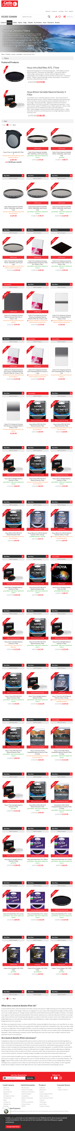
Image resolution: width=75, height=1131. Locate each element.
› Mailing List (7, 1104)
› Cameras (42, 1087)
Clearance (50, 22)
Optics (20, 22)
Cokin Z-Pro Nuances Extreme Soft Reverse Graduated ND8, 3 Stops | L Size (13, 425)
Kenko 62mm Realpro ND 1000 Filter (13, 969)
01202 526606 (9, 16)
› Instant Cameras (44, 1106)
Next (14, 125)
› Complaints (24, 1096)
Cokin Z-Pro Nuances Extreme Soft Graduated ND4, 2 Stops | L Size (61, 371)
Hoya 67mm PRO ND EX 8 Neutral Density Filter (37, 642)
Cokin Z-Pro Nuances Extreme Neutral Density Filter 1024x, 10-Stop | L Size (61, 262)
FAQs (66, 11)
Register (71, 11)
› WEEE (23, 1106)
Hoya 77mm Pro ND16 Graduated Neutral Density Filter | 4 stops (37, 752)
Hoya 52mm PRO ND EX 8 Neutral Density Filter (61, 425)
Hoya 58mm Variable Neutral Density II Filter (13, 588)
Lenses (9, 22)
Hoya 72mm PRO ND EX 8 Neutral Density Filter (13, 697)
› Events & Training (26, 1089)
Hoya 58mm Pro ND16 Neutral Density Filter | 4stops (37, 533)
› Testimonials (7, 1098)
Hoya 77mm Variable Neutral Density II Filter (13, 805)
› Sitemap (5, 1106)
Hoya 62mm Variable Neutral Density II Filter (13, 642)
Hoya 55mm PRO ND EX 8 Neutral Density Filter (37, 479)
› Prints (23, 1100)
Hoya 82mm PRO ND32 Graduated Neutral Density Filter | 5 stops (61, 806)
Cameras (3, 22)
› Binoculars (42, 1089)
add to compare (13, 178)
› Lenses (41, 1092)
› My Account (25, 1087)
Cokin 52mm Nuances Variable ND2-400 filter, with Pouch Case (37, 153)
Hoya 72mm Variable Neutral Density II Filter (37, 697)
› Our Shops (6, 1089)
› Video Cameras (44, 1096)
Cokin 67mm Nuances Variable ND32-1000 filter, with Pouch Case (61, 208)
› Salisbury (6, 1094)
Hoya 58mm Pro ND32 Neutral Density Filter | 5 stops (61, 533)
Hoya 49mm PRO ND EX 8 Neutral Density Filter (37, 425)
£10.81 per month (14, 162)
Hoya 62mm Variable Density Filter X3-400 (62, 588)
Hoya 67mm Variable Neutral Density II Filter (62, 642)
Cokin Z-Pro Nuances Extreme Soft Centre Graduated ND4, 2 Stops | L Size (61, 317)
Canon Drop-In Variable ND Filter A (13, 153)
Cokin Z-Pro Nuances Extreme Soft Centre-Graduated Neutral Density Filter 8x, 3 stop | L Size (13, 371)
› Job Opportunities (8, 1096)
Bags (25, 22)
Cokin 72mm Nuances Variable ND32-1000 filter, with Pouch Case (13, 262)
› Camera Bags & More (45, 1094)
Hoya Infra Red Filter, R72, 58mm (37, 859)
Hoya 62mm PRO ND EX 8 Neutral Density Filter (37, 588)
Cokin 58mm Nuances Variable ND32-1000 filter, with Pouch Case (13, 208)
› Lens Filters (43, 1104)
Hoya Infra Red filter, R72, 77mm (43, 67)
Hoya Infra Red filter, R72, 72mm (37, 914)
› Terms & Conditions (27, 1102)
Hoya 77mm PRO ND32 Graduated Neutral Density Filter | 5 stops (61, 752)
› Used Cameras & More (46, 1098)
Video (15, 22)
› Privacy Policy (25, 1104)
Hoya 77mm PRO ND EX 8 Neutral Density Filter (13, 751)
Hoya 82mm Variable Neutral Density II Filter (46, 93)
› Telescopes (42, 1102)
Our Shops (61, 11)
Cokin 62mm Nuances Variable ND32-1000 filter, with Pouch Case (37, 208)
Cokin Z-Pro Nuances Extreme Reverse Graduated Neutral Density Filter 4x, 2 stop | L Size (37, 317)
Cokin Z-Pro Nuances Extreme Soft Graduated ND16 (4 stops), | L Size (37, 371)
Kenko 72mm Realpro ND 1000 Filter (61, 969)
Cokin (3, 1060)
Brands (57, 22)
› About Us (6, 1087)
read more (31, 45)
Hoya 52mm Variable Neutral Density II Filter (13, 479)
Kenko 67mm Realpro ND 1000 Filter (37, 969)
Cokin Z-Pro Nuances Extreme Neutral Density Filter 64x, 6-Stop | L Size (13, 317)
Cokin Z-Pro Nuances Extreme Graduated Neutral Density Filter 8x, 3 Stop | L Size (37, 262)
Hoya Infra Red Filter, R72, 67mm (13, 914)
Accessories (38, 22)
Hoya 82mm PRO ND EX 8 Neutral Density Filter (37, 805)
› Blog (4, 1100)
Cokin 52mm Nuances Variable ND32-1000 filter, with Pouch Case (61, 153)
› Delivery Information (27, 1092)
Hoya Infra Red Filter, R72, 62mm (61, 859)
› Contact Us (6, 1102)
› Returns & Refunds (27, 1098)
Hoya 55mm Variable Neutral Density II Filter (62, 479)
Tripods (30, 22)
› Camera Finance (26, 1094)
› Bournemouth (7, 1092)
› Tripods (41, 1100)
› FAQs (59, 1087)
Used (44, 22)
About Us (48, 11)
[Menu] (9, 1109)
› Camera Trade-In (62, 1089)
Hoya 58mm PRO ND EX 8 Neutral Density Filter (13, 533)
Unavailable (7, 284)
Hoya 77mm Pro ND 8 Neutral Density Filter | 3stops (61, 697)
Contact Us (54, 11)
